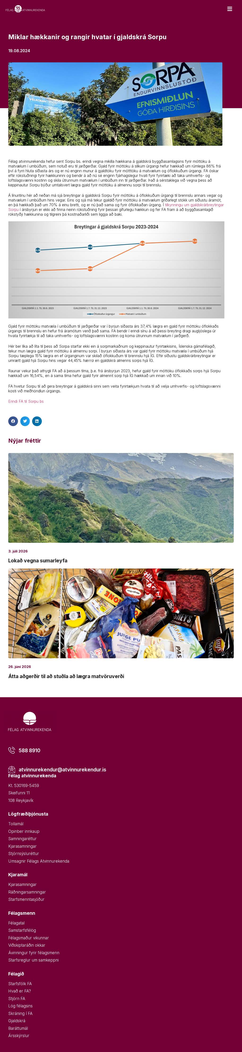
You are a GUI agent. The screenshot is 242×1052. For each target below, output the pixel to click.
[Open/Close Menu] (229, 9)
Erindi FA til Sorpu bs (26, 401)
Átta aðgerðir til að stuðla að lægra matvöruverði (66, 676)
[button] (13, 421)
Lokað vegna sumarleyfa (37, 561)
